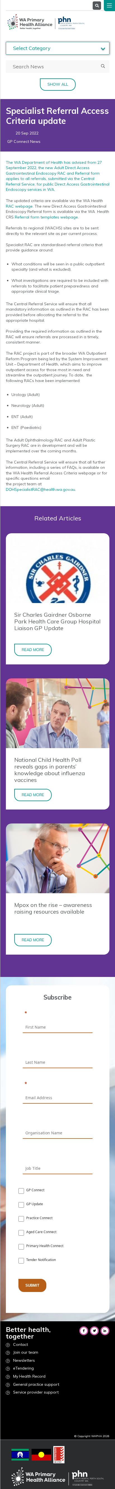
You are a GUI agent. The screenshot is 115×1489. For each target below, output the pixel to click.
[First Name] (58, 1013)
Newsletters (24, 1360)
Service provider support (36, 1392)
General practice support (36, 1384)
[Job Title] (58, 1154)
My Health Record (29, 1376)
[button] (103, 66)
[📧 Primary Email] (58, 1084)
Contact (20, 1344)
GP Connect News (23, 141)
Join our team (25, 1352)
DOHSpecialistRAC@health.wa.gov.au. (41, 489)
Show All (57, 84)
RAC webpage (19, 206)
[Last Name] (58, 1049)
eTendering (23, 1368)
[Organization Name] (58, 1119)
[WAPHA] (45, 22)
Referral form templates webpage (46, 217)
